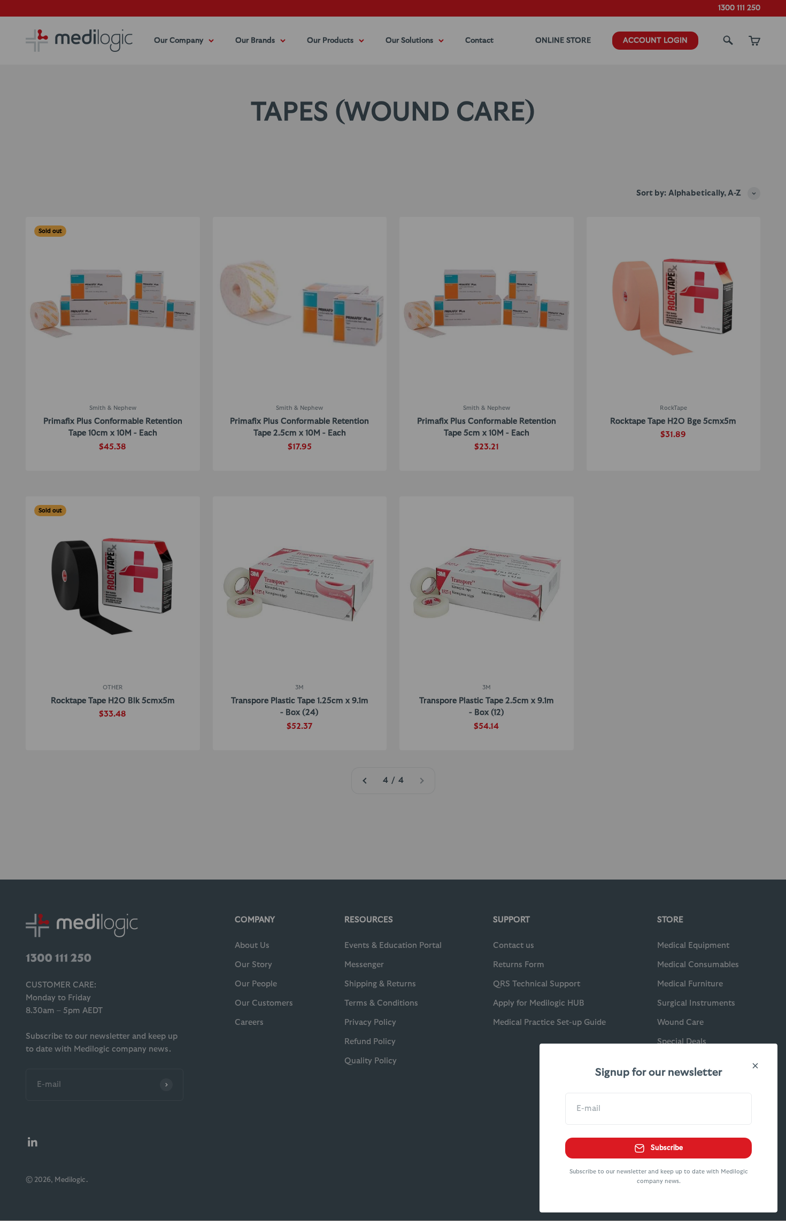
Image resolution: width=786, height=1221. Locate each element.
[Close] (755, 1066)
